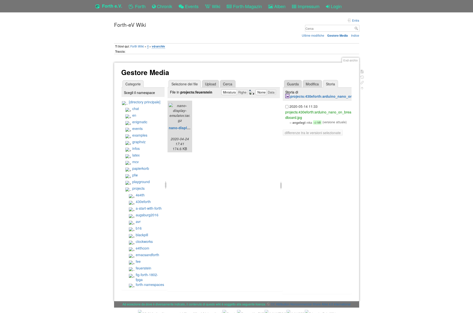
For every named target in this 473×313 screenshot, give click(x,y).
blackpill (142, 234)
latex (136, 155)
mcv (135, 161)
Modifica (312, 83)
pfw (135, 174)
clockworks (144, 241)
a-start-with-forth (149, 208)
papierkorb (140, 168)
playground (141, 181)
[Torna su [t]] (362, 88)
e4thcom (142, 248)
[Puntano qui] (362, 82)
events (137, 128)
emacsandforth (147, 254)
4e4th (140, 194)
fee (138, 261)
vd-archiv (158, 46)
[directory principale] (144, 101)
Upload (210, 83)
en (134, 115)
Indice (355, 35)
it (148, 46)
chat (135, 108)
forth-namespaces (150, 284)
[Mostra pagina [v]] (362, 71)
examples (139, 135)
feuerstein (143, 268)
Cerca (357, 28)
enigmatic (139, 121)
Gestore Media (337, 35)
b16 (139, 228)
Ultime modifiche (313, 35)
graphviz (139, 141)
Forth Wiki (137, 46)
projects (138, 188)
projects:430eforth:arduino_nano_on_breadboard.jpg (335, 96)
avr (138, 221)
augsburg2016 (147, 214)
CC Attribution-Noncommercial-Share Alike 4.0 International (311, 304)
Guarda (293, 83)
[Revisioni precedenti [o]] (362, 76)
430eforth (143, 201)
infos (136, 148)
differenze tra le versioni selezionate (313, 132)
